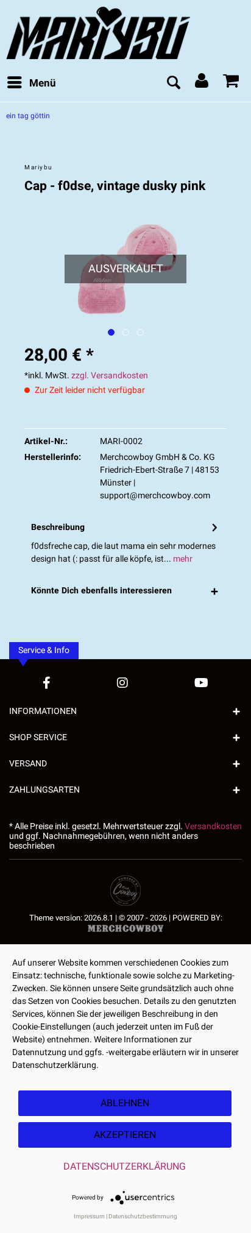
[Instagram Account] (122, 682)
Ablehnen (125, 1103)
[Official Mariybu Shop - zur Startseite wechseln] (125, 33)
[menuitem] (31, 83)
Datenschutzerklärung (124, 1166)
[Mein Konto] (202, 83)
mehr (182, 559)
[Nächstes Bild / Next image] (125, 332)
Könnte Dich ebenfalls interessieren (101, 590)
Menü (42, 83)
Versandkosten (213, 826)
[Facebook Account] (47, 682)
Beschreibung (58, 527)
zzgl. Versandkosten (109, 375)
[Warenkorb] (231, 83)
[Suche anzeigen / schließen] (173, 83)
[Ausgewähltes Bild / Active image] (111, 332)
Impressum (89, 1216)
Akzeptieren (125, 1135)
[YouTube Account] (201, 682)
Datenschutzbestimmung (142, 1216)
